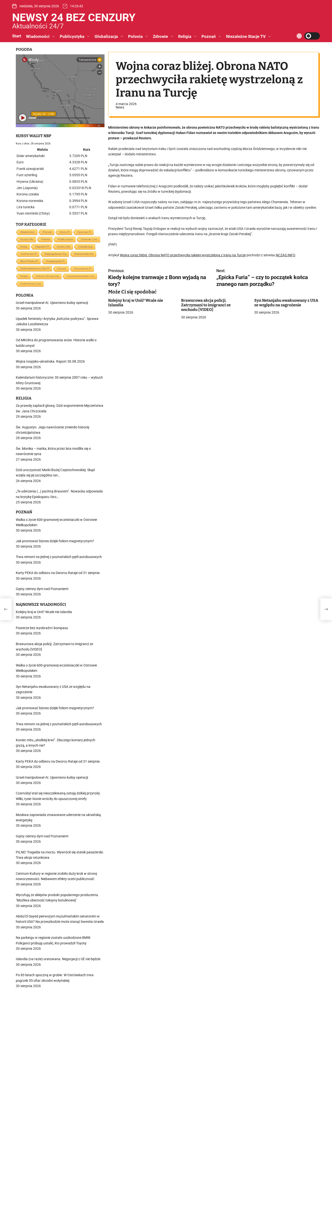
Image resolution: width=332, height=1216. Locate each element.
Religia (184, 36)
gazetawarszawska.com (80, 276)
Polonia (135, 36)
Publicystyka (72, 36)
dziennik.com (89, 239)
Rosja (23, 246)
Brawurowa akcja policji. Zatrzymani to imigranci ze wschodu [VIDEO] (206, 305)
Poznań (208, 36)
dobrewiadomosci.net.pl (34, 268)
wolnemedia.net (84, 253)
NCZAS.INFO (285, 255)
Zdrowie (160, 36)
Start (16, 35)
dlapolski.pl (42, 246)
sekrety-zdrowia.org (47, 276)
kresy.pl (65, 232)
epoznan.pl (84, 232)
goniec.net (63, 246)
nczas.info (26, 239)
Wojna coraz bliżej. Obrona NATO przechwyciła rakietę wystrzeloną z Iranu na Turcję (183, 255)
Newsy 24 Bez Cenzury (73, 17)
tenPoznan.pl (28, 253)
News (120, 107)
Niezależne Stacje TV (246, 36)
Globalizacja (106, 36)
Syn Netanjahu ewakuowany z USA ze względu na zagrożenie (286, 302)
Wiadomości (38, 36)
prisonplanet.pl (82, 268)
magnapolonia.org (55, 253)
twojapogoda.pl (55, 261)
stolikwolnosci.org (30, 283)
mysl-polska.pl (29, 261)
